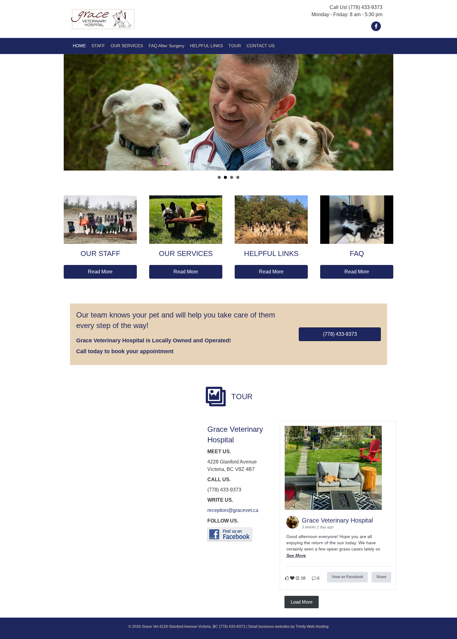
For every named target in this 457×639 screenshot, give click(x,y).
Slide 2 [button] (225, 177)
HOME (79, 45)
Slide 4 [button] (237, 177)
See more (296, 555)
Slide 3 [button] (231, 177)
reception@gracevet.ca (232, 510)
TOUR (234, 45)
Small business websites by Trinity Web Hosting (288, 626)
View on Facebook (347, 577)
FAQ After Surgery (166, 45)
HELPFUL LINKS (206, 45)
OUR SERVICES (127, 45)
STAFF (98, 45)
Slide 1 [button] (219, 177)
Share (381, 577)
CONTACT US (261, 45)
